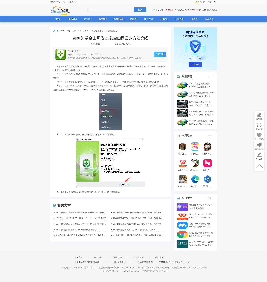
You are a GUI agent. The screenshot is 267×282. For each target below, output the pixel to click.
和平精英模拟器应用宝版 (183, 186)
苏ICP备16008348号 (131, 267)
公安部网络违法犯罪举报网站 (87, 262)
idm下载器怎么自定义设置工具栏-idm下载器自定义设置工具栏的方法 (81, 224)
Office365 (169, 10)
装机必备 (179, 19)
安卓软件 (88, 19)
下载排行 (194, 19)
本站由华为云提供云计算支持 (155, 271)
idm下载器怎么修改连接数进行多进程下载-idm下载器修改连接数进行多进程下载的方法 (138, 212)
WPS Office (190, 10)
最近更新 (209, 19)
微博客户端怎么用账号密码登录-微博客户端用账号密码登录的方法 (138, 235)
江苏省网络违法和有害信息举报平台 (174, 262)
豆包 (204, 10)
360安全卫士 (157, 10)
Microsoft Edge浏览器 (195, 186)
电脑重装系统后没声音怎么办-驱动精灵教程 (200, 206)
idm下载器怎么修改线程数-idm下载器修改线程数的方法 (137, 224)
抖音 (199, 10)
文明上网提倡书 (118, 262)
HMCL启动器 (183, 154)
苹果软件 (103, 19)
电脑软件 (72, 19)
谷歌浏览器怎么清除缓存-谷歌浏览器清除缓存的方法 (201, 234)
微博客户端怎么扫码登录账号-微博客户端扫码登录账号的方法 (81, 235)
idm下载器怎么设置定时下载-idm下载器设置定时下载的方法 (81, 212)
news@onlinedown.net (130, 271)
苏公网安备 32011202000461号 (156, 267)
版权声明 (118, 257)
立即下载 (160, 54)
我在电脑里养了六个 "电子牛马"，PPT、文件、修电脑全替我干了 (138, 218)
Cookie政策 (139, 257)
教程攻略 (163, 19)
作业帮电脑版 (195, 154)
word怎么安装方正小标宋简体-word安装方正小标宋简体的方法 (201, 244)
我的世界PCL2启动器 (208, 186)
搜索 (140, 9)
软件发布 (212, 2)
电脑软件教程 (97, 31)
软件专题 (148, 19)
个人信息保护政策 (145, 262)
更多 (210, 76)
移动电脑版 (118, 19)
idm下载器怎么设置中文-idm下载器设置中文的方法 (135, 229)
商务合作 (78, 257)
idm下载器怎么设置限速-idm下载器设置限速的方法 (78, 229)
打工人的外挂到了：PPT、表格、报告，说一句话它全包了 (81, 218)
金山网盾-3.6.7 (75, 51)
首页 (57, 19)
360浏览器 (179, 10)
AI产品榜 (201, 2)
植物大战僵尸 (195, 170)
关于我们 (98, 257)
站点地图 (159, 257)
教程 (86, 31)
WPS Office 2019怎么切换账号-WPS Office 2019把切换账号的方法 (200, 216)
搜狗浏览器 (212, 10)
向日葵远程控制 (208, 170)
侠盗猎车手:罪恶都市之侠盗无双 (208, 154)
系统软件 (133, 19)
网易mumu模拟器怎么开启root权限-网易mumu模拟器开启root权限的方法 (200, 225)
